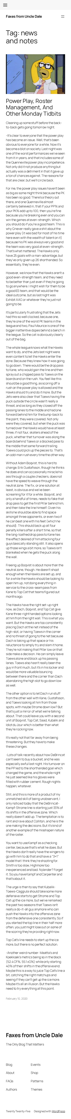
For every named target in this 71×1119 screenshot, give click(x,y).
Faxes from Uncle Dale (24, 16)
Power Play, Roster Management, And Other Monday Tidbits (33, 107)
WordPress (58, 1111)
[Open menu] (62, 16)
